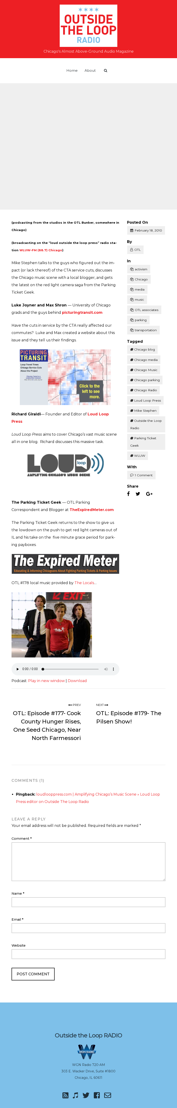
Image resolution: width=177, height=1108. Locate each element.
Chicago (141, 279)
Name (18, 893)
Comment (22, 839)
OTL (137, 249)
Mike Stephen (145, 410)
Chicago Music (145, 370)
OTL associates (146, 310)
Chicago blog (144, 349)
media (140, 289)
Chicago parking (147, 380)
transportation (146, 330)
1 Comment (144, 475)
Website (19, 945)
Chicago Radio (145, 390)
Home (72, 70)
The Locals (84, 583)
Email (18, 919)
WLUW (139, 455)
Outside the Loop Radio (146, 424)
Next (100, 705)
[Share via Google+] (149, 494)
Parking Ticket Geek (143, 441)
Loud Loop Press (147, 400)
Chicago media (146, 360)
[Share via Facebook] (128, 494)
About (90, 70)
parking (141, 320)
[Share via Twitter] (138, 494)
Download (77, 681)
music (139, 299)
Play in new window (46, 681)
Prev (76, 705)
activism (141, 269)
